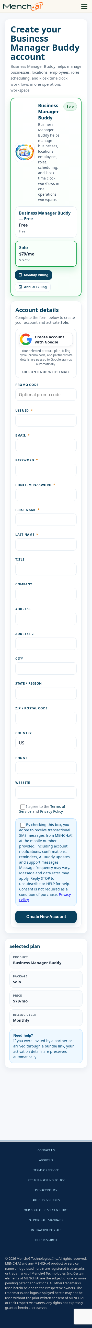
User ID (24, 410)
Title (20, 559)
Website (22, 782)
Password (26, 460)
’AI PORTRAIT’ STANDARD (46, 1220)
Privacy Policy (51, 811)
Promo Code (27, 385)
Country (23, 733)
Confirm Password (35, 485)
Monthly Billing (36, 275)
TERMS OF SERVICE (46, 1170)
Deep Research (46, 1240)
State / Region (28, 683)
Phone (21, 758)
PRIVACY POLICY (46, 1190)
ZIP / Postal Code (31, 708)
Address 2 (24, 634)
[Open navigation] (84, 6)
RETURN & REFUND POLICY (46, 1180)
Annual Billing (35, 287)
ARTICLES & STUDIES (46, 1200)
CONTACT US (46, 1150)
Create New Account (46, 916)
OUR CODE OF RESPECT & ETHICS (46, 1210)
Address (23, 609)
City (19, 658)
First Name (27, 510)
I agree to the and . (42, 809)
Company (23, 584)
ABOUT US (46, 1160)
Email (22, 435)
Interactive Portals (46, 1230)
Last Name (26, 534)
